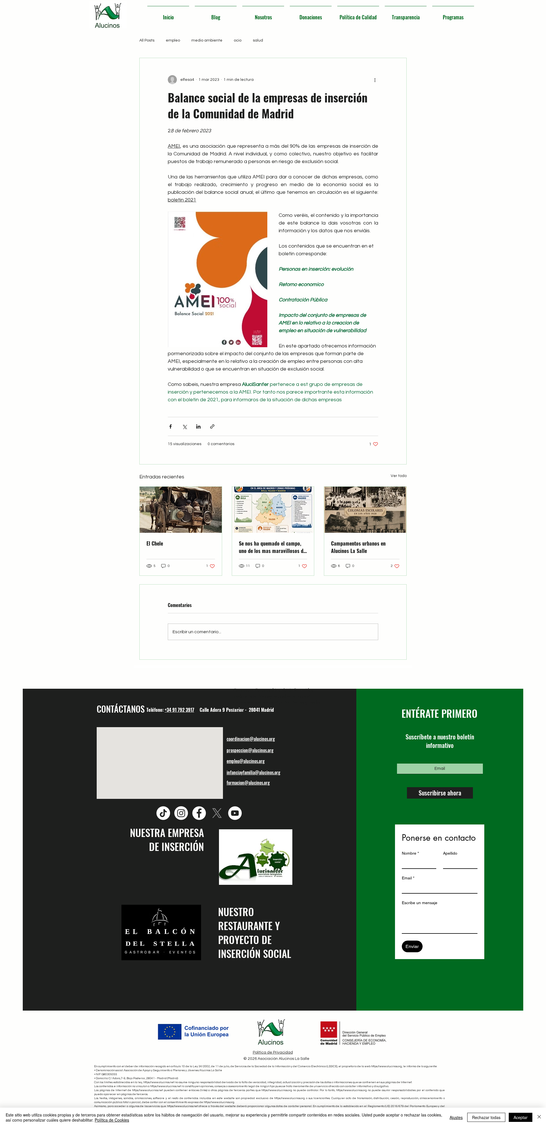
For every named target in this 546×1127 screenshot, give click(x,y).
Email (408, 878)
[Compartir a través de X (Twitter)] (184, 426)
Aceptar (521, 1117)
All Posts (146, 40)
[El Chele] (181, 510)
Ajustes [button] (456, 1117)
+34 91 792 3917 (179, 709)
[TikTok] (163, 813)
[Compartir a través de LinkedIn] (198, 426)
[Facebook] (199, 813)
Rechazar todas (486, 1117)
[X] (217, 813)
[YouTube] (235, 813)
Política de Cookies (112, 1120)
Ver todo (399, 476)
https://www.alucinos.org (386, 1066)
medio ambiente (206, 40)
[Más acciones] (374, 79)
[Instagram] (181, 813)
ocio (237, 40)
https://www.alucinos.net (158, 1082)
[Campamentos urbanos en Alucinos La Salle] (365, 510)
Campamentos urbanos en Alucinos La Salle (358, 547)
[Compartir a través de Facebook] (170, 426)
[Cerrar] (539, 1117)
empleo (173, 40)
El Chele (154, 543)
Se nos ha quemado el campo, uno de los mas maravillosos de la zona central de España (272, 547)
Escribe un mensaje (419, 902)
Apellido (450, 853)
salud (258, 40)
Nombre (410, 853)
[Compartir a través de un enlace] (212, 426)
